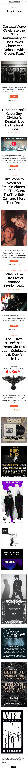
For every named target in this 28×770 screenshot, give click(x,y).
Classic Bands (12, 106)
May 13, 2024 (10, 57)
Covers (17, 106)
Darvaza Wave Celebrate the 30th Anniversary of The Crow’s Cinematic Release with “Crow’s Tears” (14, 40)
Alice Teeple (17, 57)
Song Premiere (16, 22)
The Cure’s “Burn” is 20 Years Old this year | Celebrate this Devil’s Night (14, 348)
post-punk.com (17, 132)
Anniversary (14, 335)
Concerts (19, 270)
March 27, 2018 (10, 205)
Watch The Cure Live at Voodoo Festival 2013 (14, 280)
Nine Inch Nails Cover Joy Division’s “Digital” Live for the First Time (14, 119)
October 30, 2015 (10, 289)
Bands (10, 22)
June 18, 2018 (10, 132)
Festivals (24, 270)
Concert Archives (12, 270)
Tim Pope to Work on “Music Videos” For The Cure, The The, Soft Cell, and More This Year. (14, 190)
